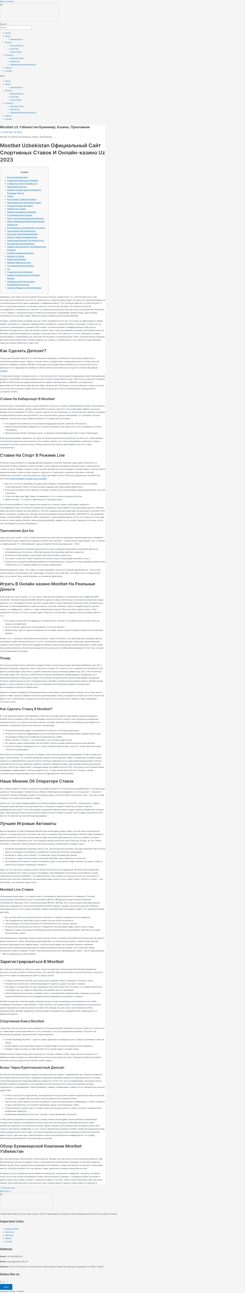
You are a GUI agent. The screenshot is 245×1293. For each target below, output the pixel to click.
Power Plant (15, 52)
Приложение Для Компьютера (21, 231)
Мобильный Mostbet (16, 259)
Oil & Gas (14, 49)
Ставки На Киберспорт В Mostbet (22, 180)
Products (9, 55)
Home (7, 33)
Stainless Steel (17, 58)
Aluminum (14, 61)
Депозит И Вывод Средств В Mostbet (24, 288)
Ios (8, 269)
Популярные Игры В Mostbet (20, 266)
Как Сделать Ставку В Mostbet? (21, 199)
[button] (122, 76)
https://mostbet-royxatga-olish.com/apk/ (28, 478)
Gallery (8, 67)
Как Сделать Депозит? (17, 177)
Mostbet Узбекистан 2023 (19, 262)
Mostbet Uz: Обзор (15, 256)
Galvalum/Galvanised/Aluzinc (23, 64)
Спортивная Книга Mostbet (19, 215)
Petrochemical (16, 45)
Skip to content (7, 1)
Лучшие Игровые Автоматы (20, 206)
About (7, 36)
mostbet (3, 371)
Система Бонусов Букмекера (20, 243)
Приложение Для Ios (17, 187)
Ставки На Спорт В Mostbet (20, 272)
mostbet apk (6, 132)
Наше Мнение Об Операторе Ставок (24, 202)
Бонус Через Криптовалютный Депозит (25, 218)
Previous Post (7, 1188)
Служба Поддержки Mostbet (20, 253)
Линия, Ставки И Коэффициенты (22, 237)
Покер (10, 196)
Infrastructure (16, 39)
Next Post (5, 1191)
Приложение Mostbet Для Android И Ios (25, 240)
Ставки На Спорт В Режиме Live (22, 183)
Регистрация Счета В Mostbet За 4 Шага (26, 228)
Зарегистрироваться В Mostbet (21, 212)
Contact (8, 71)
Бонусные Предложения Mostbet (22, 234)
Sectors (8, 42)
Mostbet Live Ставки (16, 209)
